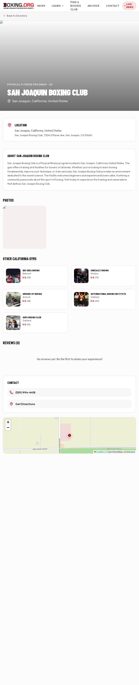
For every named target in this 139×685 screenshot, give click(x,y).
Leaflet (100, 451)
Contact (112, 5)
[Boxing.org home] (18, 6)
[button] (69, 435)
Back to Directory (17, 15)
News (41, 5)
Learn (56, 5)
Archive (94, 5)
